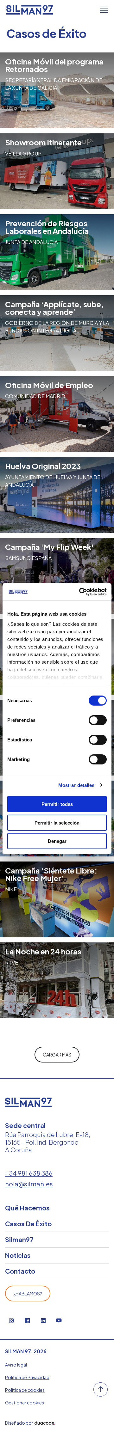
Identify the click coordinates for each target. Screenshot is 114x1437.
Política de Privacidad (27, 1377)
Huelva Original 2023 (43, 466)
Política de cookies (25, 1390)
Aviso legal (16, 1364)
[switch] (98, 720)
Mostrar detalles (76, 785)
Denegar (57, 841)
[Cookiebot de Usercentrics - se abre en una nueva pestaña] (80, 592)
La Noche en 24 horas (43, 951)
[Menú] (104, 10)
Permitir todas (57, 804)
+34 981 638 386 (29, 1173)
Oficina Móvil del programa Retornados (54, 65)
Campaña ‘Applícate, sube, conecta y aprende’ (54, 307)
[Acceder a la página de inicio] (29, 10)
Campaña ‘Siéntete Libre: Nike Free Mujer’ (51, 874)
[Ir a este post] (57, 171)
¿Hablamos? (27, 1293)
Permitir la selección (57, 822)
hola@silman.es (29, 1184)
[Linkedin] (43, 1320)
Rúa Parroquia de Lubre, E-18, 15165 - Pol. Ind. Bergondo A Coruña (47, 1142)
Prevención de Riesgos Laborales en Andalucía (47, 226)
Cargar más (57, 1054)
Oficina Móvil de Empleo (49, 385)
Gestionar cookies (24, 1402)
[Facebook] (27, 1320)
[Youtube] (59, 1320)
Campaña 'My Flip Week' (49, 546)
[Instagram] (11, 1320)
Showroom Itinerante (43, 142)
